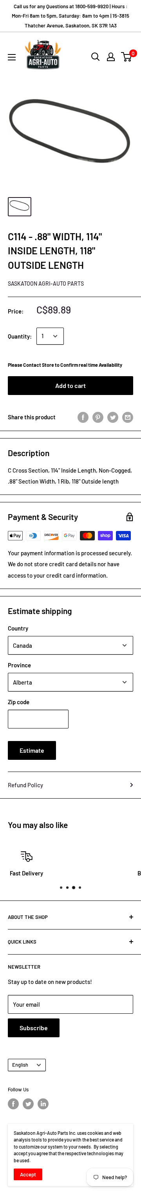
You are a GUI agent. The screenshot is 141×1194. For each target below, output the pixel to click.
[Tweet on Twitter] (112, 416)
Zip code (18, 701)
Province (19, 665)
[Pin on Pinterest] (97, 416)
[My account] (111, 57)
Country (18, 628)
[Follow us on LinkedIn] (43, 1103)
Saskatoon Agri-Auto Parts (46, 283)
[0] (127, 57)
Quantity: (20, 336)
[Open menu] (12, 57)
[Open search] (95, 57)
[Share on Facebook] (83, 416)
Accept (28, 1174)
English (20, 1065)
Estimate (32, 750)
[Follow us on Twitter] (28, 1103)
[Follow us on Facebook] (13, 1103)
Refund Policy (25, 784)
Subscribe (34, 1027)
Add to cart (70, 385)
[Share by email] (127, 416)
